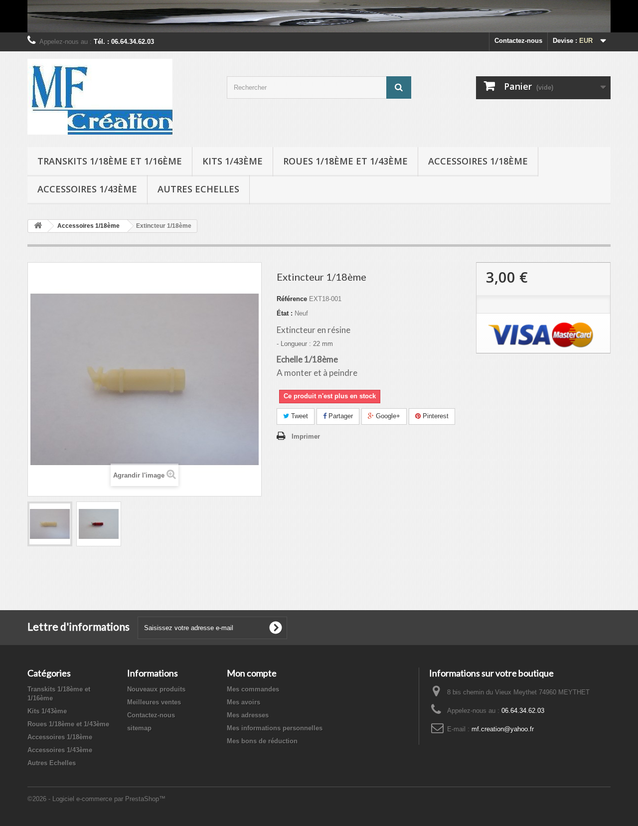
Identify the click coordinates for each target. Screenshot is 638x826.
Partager (339, 416)
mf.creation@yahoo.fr (503, 729)
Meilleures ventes (154, 702)
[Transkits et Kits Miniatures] (319, 16)
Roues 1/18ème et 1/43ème (345, 161)
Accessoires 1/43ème (87, 189)
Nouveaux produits (156, 689)
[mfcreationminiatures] (119, 97)
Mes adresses (248, 715)
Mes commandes (253, 689)
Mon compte (252, 672)
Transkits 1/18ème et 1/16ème (109, 161)
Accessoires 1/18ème (478, 161)
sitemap (139, 728)
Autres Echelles (198, 189)
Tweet (298, 416)
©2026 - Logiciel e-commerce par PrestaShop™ (96, 799)
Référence (292, 299)
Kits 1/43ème (232, 161)
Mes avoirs (243, 702)
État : (285, 313)
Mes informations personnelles (274, 728)
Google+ (387, 416)
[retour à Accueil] (37, 226)
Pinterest (435, 416)
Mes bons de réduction (262, 741)
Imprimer (306, 436)
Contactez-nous (518, 40)
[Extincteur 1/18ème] (50, 524)
